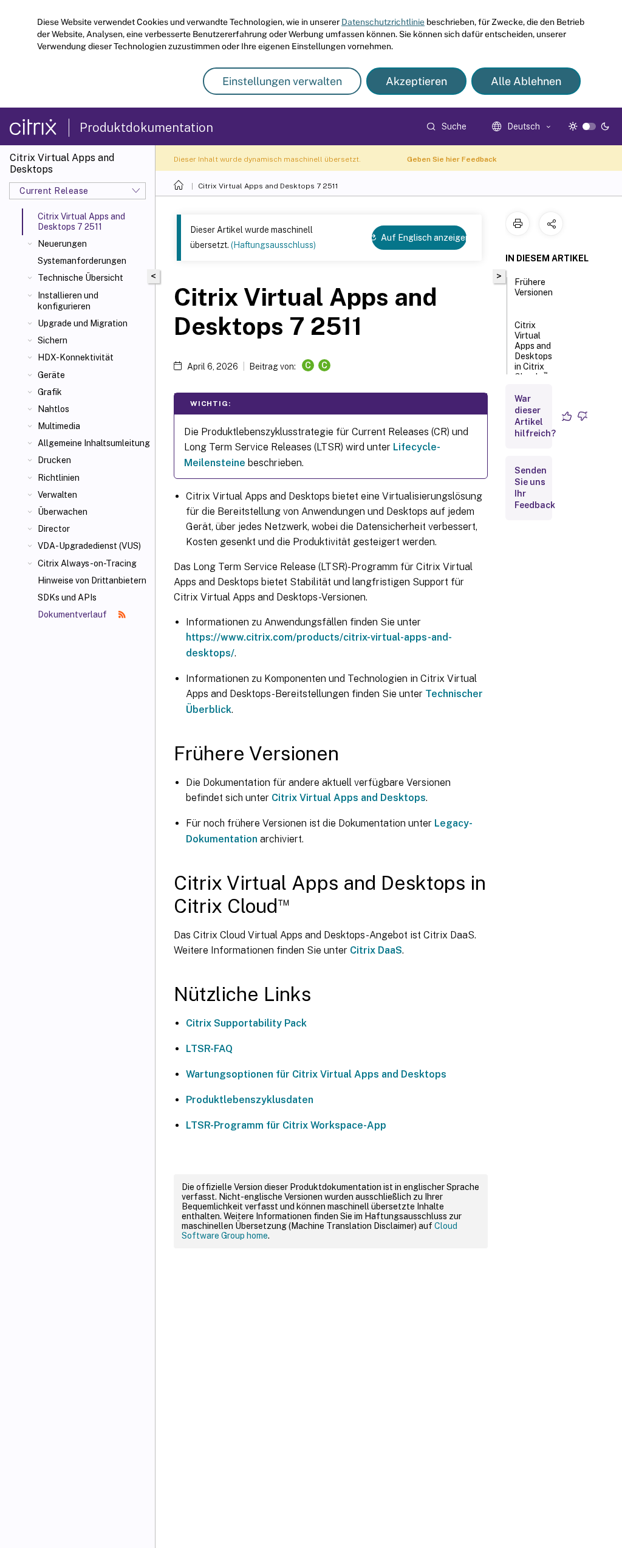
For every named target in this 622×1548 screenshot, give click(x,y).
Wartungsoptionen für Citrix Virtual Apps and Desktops (316, 1074)
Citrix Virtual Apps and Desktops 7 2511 (268, 186)
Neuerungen (62, 244)
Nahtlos (53, 409)
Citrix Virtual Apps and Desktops (349, 797)
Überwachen (62, 512)
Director (54, 529)
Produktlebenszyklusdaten (249, 1100)
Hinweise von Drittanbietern (92, 580)
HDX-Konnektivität (76, 357)
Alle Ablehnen (526, 81)
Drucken (54, 460)
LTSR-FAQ (209, 1048)
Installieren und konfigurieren (68, 301)
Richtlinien (59, 478)
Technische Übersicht (80, 278)
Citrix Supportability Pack (246, 1023)
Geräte (51, 375)
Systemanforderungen (82, 261)
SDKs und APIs (67, 597)
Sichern (52, 340)
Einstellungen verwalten (282, 81)
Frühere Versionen (533, 287)
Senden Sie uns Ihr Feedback (534, 488)
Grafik (50, 392)
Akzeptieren (416, 81)
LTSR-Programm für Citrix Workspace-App (286, 1125)
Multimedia (59, 426)
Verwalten (57, 495)
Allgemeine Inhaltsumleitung (94, 443)
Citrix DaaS (376, 950)
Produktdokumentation (146, 127)
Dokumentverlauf (73, 614)
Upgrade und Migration (83, 323)
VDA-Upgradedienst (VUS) (89, 546)
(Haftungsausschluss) (273, 245)
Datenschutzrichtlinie (383, 22)
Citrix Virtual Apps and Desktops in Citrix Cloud (533, 351)
